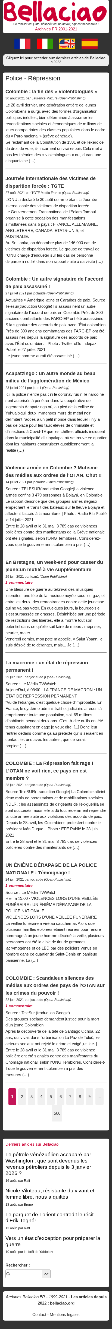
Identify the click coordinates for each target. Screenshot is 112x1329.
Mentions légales (65, 1314)
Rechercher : (17, 1265)
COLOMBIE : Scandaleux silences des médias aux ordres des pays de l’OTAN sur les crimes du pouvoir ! (55, 985)
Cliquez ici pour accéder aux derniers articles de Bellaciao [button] (55, 60)
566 (57, 1113)
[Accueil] (56, 10)
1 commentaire (19, 582)
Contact (39, 1314)
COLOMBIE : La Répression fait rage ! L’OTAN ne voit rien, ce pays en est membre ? (49, 770)
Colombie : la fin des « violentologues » (51, 91)
